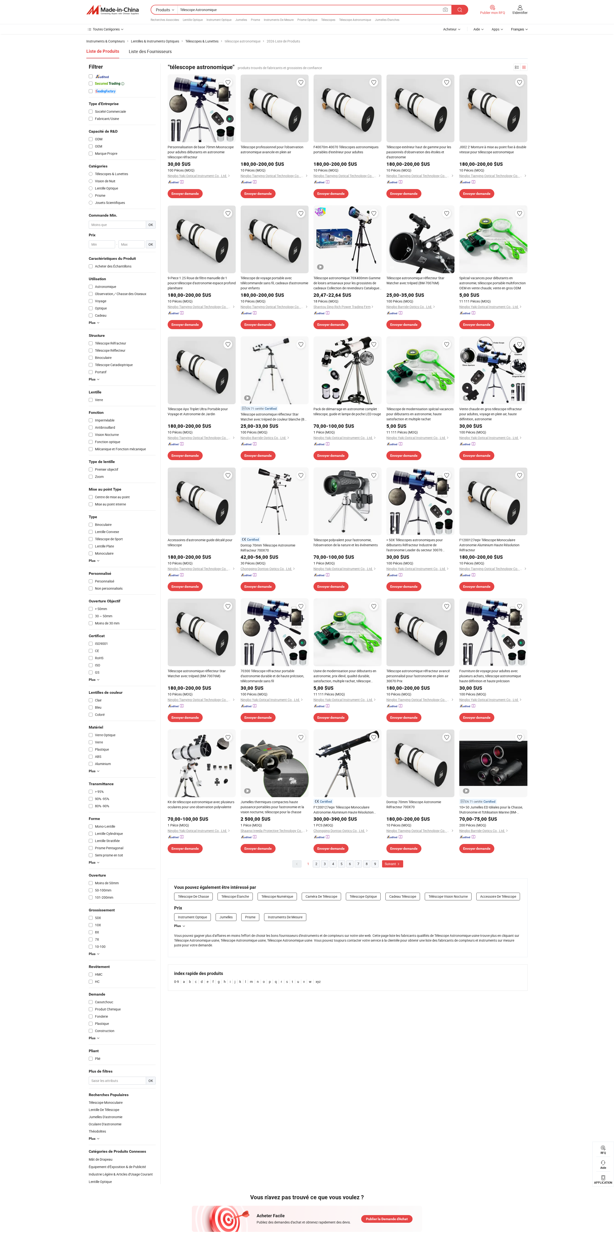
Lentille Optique (193, 20)
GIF (392, 267)
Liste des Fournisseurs (150, 51)
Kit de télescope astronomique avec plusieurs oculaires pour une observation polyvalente (201, 804)
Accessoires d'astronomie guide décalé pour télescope (200, 542)
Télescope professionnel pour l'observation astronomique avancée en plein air (272, 149)
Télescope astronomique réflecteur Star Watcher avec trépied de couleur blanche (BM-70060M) (274, 417)
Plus (177, 926)
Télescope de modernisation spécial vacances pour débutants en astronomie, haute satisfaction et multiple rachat (420, 414)
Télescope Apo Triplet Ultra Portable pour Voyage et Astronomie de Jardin (198, 411)
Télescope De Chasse (193, 896)
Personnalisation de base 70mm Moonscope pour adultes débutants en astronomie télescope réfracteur (201, 152)
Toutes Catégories (106, 29)
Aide (476, 29)
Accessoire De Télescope (498, 896)
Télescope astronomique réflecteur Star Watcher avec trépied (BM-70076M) (415, 280)
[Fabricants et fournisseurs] (112, 10)
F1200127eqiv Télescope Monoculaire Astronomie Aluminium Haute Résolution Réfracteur (489, 545)
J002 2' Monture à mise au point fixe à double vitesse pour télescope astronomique (492, 149)
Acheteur (450, 29)
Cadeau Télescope (402, 896)
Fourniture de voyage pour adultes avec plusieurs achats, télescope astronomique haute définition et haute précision (490, 676)
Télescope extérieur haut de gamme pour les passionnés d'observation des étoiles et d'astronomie (418, 152)
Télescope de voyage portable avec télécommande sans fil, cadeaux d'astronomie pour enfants (274, 283)
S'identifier (520, 12)
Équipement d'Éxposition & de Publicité (117, 1166)
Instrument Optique (219, 20)
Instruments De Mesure (279, 20)
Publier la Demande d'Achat (387, 1219)
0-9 (176, 981)
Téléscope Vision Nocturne (448, 896)
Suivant (391, 863)
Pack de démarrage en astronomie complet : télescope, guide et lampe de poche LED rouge (347, 411)
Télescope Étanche (235, 896)
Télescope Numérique (277, 896)
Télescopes (328, 20)
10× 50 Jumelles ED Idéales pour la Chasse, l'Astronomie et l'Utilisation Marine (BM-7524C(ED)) (491, 810)
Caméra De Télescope (321, 896)
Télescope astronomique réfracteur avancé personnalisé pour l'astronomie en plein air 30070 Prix (418, 676)
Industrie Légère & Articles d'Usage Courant (121, 1174)
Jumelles (241, 20)
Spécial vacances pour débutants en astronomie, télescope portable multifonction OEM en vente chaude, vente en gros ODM (492, 283)
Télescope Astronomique (355, 20)
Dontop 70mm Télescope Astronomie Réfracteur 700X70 (268, 547)
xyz (318, 981)
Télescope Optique (363, 896)
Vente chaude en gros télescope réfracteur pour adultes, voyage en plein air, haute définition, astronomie (490, 414)
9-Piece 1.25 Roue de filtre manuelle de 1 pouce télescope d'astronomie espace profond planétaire (202, 283)
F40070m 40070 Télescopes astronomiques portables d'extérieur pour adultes (345, 149)
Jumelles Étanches (387, 20)
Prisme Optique (307, 20)
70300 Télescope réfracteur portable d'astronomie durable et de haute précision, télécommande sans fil (272, 676)
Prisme (255, 20)
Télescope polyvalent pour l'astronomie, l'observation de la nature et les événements (345, 542)
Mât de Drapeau (100, 1159)
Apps (495, 29)
